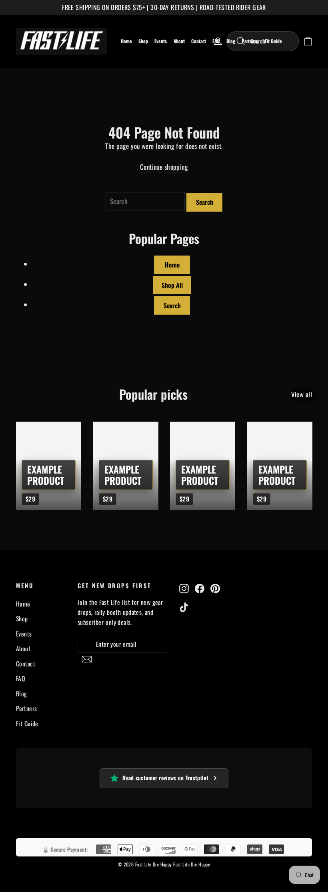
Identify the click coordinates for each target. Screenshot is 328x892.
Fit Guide (27, 723)
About (179, 41)
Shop (143, 41)
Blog (21, 693)
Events (160, 41)
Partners (26, 709)
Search (204, 202)
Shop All (172, 284)
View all (301, 394)
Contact (198, 41)
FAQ (20, 679)
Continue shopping (164, 167)
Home (126, 41)
